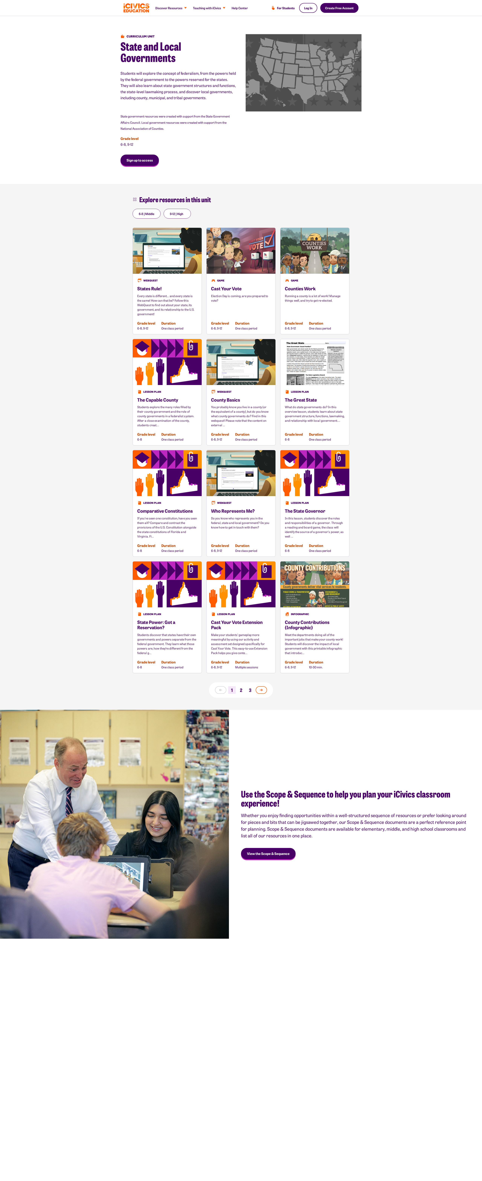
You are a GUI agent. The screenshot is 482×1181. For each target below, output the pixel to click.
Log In (308, 8)
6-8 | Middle (146, 214)
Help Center (240, 8)
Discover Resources (168, 8)
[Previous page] (220, 690)
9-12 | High (176, 214)
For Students (286, 8)
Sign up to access (140, 160)
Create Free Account (339, 8)
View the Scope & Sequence (268, 853)
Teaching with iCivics (207, 8)
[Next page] (261, 690)
